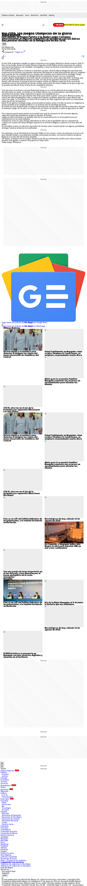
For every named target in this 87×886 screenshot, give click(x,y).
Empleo (4, 851)
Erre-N (4, 795)
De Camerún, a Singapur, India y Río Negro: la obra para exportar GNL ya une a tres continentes (63, 546)
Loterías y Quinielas (9, 857)
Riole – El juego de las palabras (13, 860)
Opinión (4, 812)
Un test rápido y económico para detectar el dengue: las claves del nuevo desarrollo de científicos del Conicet (21, 354)
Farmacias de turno (9, 859)
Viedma (51, 15)
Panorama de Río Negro (12, 817)
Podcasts (4, 828)
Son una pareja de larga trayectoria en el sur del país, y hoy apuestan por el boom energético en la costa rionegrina (22, 574)
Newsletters (8, 785)
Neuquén (20, 15)
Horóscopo (6, 804)
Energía (4, 778)
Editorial (5, 813)
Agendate (7, 790)
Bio (3, 806)
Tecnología (6, 808)
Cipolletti (43, 15)
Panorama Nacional (10, 821)
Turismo (4, 782)
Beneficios (5, 869)
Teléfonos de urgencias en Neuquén (16, 866)
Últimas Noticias (10, 771)
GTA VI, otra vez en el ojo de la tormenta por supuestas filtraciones (21, 409)
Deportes (4, 791)
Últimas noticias (8, 15)
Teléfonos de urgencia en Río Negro (16, 864)
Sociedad (4, 801)
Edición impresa (7, 835)
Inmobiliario (6, 830)
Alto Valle (4, 840)
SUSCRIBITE (74, 25)
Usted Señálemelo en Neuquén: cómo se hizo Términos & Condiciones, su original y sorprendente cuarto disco (63, 353)
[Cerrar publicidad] (2, 763)
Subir (5, 875)
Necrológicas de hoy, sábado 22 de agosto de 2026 (62, 520)
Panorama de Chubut (10, 819)
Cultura (3, 793)
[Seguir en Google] (3, 58)
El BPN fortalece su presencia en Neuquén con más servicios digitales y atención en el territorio (22, 655)
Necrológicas (6, 855)
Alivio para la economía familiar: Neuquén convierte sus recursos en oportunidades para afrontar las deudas (62, 382)
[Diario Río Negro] (43, 25)
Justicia (5, 776)
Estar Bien (7, 799)
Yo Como (5, 810)
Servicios (4, 783)
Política (4, 772)
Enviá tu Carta (7, 824)
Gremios (5, 774)
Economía (5, 780)
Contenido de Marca (9, 833)
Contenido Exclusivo (9, 831)
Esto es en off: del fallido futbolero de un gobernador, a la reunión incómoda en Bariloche (22, 521)
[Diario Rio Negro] (3, 878)
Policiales (4, 826)
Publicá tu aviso (7, 853)
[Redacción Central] (4, 42)
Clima (4, 803)
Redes (3, 787)
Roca (27, 15)
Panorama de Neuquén (11, 815)
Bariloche (34, 15)
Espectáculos (7, 797)
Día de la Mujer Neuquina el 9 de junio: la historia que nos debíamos (64, 603)
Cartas (4, 822)
